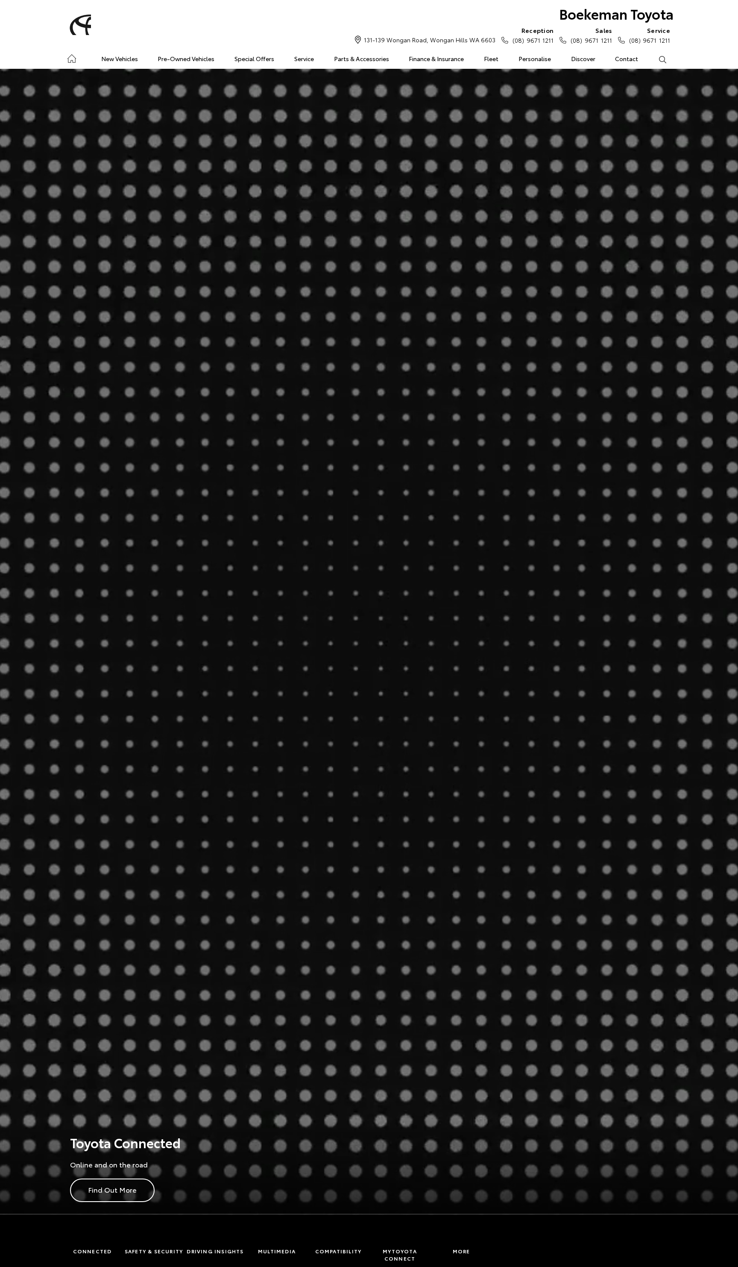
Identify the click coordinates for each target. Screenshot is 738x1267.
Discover (583, 58)
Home (72, 57)
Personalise (534, 58)
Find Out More (112, 1189)
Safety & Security (154, 1251)
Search (662, 59)
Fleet (491, 58)
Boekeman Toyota (616, 13)
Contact (626, 58)
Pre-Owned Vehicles (186, 58)
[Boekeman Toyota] (79, 25)
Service (304, 58)
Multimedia (277, 1251)
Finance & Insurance (436, 58)
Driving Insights (215, 1251)
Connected (92, 1251)
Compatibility (338, 1251)
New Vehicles (119, 58)
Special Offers (254, 58)
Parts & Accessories (361, 58)
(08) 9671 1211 (533, 35)
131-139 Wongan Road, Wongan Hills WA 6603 (429, 39)
